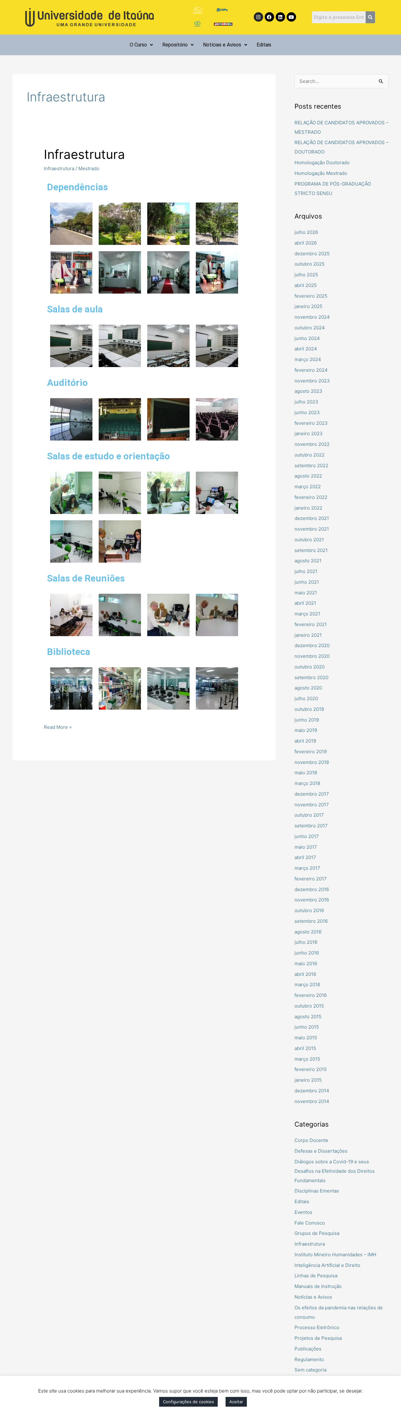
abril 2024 (305, 349)
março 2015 (307, 1059)
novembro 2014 (311, 1101)
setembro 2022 (311, 465)
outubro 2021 (309, 540)
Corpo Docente (311, 1140)
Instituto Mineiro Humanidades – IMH (335, 1255)
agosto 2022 (308, 476)
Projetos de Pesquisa (318, 1338)
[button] (141, 45)
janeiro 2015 (308, 1080)
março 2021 (307, 614)
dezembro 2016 (311, 889)
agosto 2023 (308, 391)
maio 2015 (305, 1038)
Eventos (303, 1212)
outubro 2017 (309, 815)
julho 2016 (305, 942)
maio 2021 (305, 593)
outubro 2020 (309, 667)
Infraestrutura (84, 154)
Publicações (307, 1349)
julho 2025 (306, 275)
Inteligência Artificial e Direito (327, 1265)
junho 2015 (306, 1027)
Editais (264, 45)
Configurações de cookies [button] (188, 1401)
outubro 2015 (309, 1006)
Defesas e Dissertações (320, 1151)
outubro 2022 (309, 455)
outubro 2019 (309, 709)
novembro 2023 (312, 381)
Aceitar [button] (236, 1401)
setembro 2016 (311, 921)
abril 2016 (305, 974)
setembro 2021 (311, 550)
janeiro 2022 (308, 508)
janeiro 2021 (308, 635)
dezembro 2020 (312, 645)
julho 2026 (306, 232)
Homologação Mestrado (320, 173)
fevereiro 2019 (310, 752)
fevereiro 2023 (311, 423)
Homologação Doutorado (322, 162)
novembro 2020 (312, 656)
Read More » (58, 726)
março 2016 (307, 984)
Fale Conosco (309, 1223)
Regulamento (309, 1359)
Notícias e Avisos (222, 45)
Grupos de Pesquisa (316, 1233)
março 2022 (307, 487)
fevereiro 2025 (310, 296)
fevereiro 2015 (310, 1069)
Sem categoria (310, 1370)
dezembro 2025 (312, 254)
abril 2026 (305, 243)
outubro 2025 (309, 264)
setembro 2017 (311, 826)
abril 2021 (305, 603)
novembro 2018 (311, 762)
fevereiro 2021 (310, 624)
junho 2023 (307, 412)
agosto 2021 (307, 561)
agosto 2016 (307, 932)
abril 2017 (305, 857)
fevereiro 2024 (311, 370)
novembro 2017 (311, 805)
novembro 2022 (312, 444)
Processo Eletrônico (316, 1327)
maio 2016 (305, 963)
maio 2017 (305, 847)
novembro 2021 (311, 529)
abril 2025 (305, 285)
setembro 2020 (311, 677)
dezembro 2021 (311, 518)
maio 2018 (305, 773)
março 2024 (307, 359)
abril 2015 (305, 1048)
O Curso (138, 45)
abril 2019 (305, 741)
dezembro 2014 (311, 1091)
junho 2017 (306, 836)
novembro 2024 (312, 317)
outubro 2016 (309, 910)
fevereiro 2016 (310, 995)
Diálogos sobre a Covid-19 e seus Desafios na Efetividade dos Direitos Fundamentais (334, 1171)
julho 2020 (306, 698)
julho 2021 (305, 571)
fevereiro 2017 (310, 879)
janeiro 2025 (308, 306)
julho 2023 (306, 402)
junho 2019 (306, 720)
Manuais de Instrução (318, 1286)
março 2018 (307, 783)
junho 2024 (307, 338)
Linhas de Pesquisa (315, 1276)
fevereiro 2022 (310, 497)
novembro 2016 (311, 900)
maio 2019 (305, 730)
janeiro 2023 (308, 433)
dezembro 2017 (311, 794)
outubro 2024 (309, 328)
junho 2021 (306, 582)
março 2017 (307, 868)
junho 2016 (306, 953)
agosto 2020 (308, 688)
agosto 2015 (307, 1017)
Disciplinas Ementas (316, 1191)
